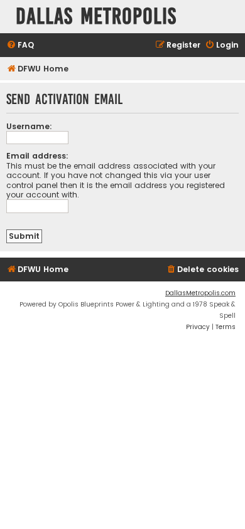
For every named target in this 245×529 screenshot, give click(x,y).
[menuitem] (20, 45)
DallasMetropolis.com (200, 293)
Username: (29, 126)
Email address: (37, 155)
